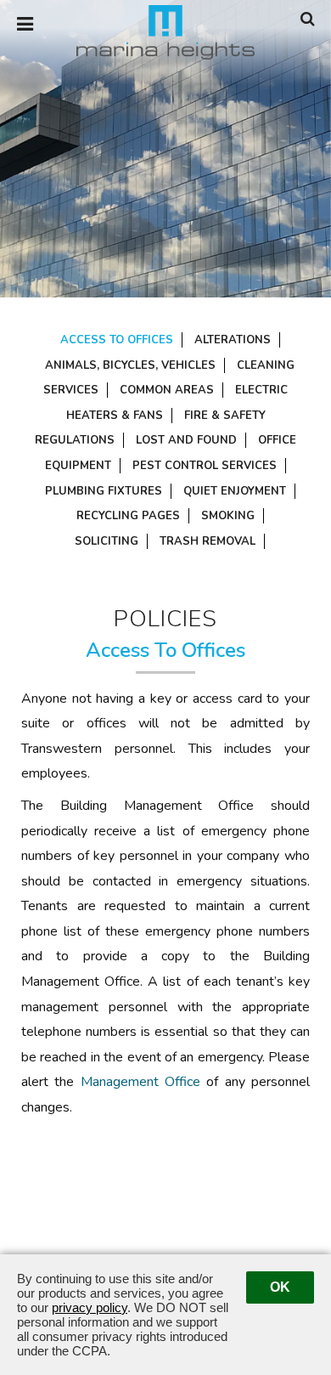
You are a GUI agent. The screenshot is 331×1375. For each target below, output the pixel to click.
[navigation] (25, 24)
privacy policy (89, 1307)
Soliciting (106, 541)
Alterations (232, 340)
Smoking (228, 515)
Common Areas (167, 390)
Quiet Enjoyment (234, 491)
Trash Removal (207, 541)
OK (280, 1287)
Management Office (140, 1081)
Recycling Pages (128, 515)
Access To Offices (116, 340)
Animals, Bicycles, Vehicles (130, 365)
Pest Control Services (204, 465)
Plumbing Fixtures (103, 491)
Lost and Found (186, 440)
